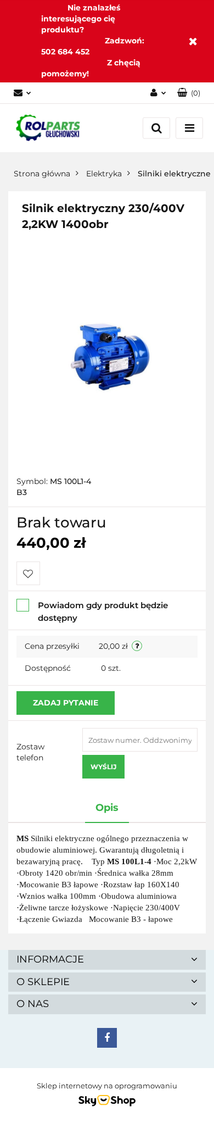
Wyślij (103, 767)
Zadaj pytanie (65, 703)
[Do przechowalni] (28, 573)
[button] (189, 93)
